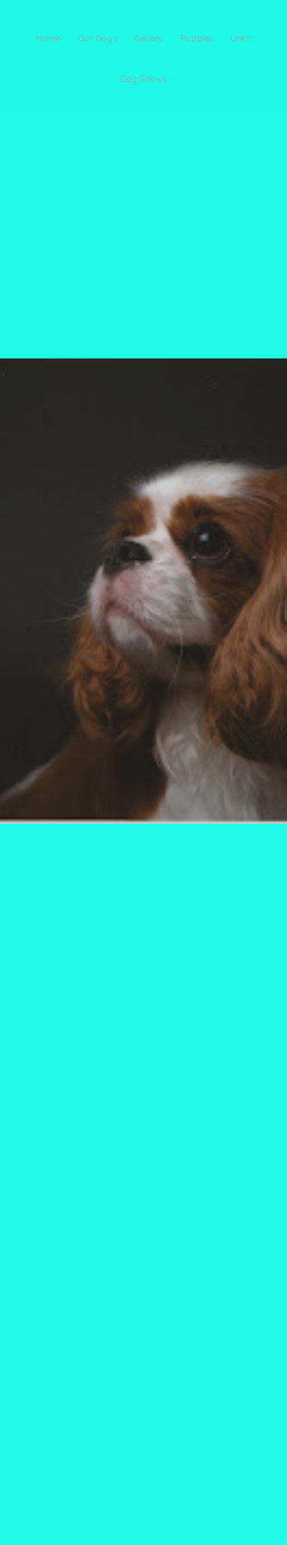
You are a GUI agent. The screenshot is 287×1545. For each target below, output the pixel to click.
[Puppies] (197, 54)
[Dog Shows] (143, 95)
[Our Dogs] (97, 54)
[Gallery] (149, 54)
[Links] (240, 54)
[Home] (48, 54)
